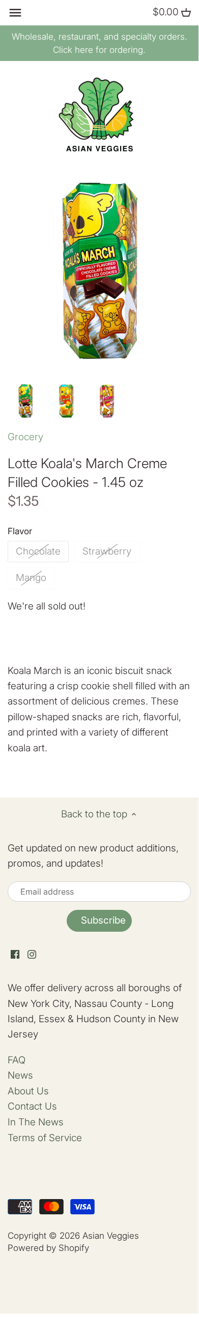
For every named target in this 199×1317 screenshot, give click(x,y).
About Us (28, 1091)
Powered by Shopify (48, 1247)
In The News (36, 1122)
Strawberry (106, 551)
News (20, 1075)
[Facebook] (15, 954)
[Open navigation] (15, 12)
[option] (25, 401)
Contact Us (32, 1106)
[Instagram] (31, 954)
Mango (31, 578)
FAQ (16, 1060)
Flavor (20, 531)
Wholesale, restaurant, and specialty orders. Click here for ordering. (99, 43)
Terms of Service (45, 1138)
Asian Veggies (110, 1235)
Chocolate (38, 551)
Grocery (25, 437)
